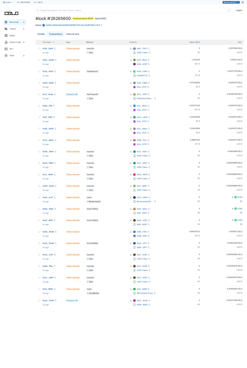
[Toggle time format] (53, 42)
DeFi (230, 2)
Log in (239, 10)
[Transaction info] (39, 48)
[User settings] (242, 2)
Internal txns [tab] (73, 34)
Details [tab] (41, 34)
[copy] (102, 25)
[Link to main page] (11, 13)
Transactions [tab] (55, 34)
